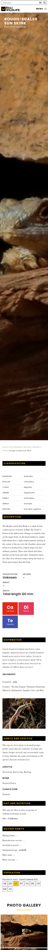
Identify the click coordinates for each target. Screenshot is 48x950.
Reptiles (36, 447)
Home (5, 447)
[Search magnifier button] (44, 2)
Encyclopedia (16, 447)
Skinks (5, 450)
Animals (27, 447)
